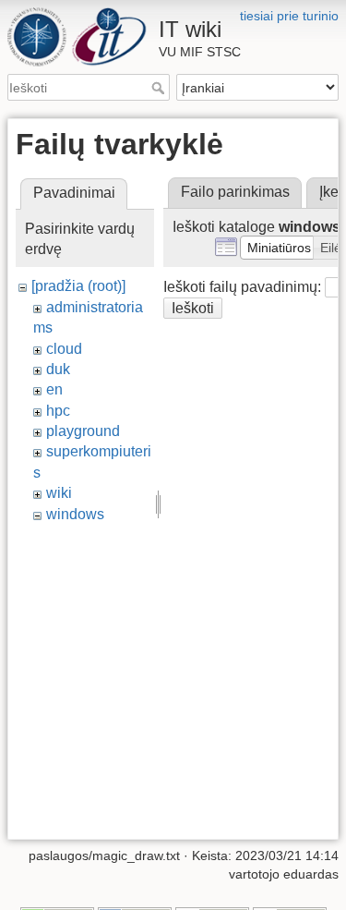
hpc (58, 411)
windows (75, 514)
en (54, 389)
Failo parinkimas (235, 192)
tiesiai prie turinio (289, 15)
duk (58, 369)
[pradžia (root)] (78, 286)
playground (83, 431)
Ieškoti (160, 87)
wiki (59, 493)
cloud (64, 349)
